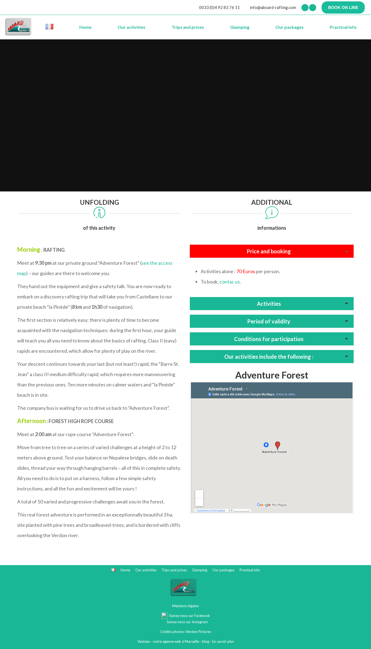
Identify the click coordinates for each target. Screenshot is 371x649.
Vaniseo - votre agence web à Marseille (168, 641)
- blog (204, 641)
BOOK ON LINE (343, 7)
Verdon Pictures (198, 631)
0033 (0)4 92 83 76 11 (219, 7)
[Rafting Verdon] (19, 27)
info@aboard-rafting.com (273, 7)
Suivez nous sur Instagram (187, 622)
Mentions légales (185, 606)
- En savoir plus (221, 641)
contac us (229, 282)
